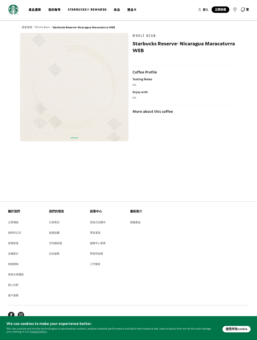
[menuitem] (35, 13)
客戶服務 (13, 295)
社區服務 (54, 253)
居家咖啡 (27, 27)
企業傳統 (13, 222)
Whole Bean (43, 27)
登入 (205, 9)
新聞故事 (13, 243)
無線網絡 (13, 264)
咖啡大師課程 (16, 274)
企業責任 (54, 222)
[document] (128, 328)
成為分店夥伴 (98, 222)
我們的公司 (14, 233)
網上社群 (13, 285)
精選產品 (135, 222)
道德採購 (54, 233)
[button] (245, 9)
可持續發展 (55, 243)
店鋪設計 (13, 253)
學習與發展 (96, 253)
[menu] (82, 13)
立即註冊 (220, 9)
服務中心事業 (98, 243)
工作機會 (95, 264)
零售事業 (95, 233)
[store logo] (13, 9)
